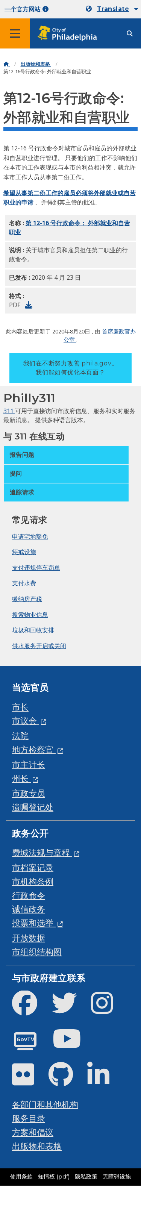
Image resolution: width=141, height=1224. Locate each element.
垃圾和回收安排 (33, 630)
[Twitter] (70, 1009)
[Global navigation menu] (15, 33)
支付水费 (24, 583)
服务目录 (28, 1118)
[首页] (6, 64)
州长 (21, 778)
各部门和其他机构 (45, 1104)
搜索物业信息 (30, 614)
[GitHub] (67, 1080)
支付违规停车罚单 (36, 568)
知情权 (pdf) (54, 1176)
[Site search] (129, 34)
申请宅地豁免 (30, 536)
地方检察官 (34, 749)
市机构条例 (32, 881)
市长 (20, 707)
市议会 (25, 720)
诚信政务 (28, 909)
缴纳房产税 (27, 599)
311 (9, 411)
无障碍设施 (117, 1176)
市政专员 (28, 793)
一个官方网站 (23, 9)
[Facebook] (30, 1009)
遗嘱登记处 (32, 807)
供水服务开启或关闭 (39, 646)
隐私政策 (86, 1176)
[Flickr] (29, 1080)
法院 (20, 735)
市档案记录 (32, 867)
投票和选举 (34, 923)
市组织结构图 (37, 951)
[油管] (73, 1045)
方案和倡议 (32, 1132)
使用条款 (21, 1176)
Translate (113, 8)
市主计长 (28, 764)
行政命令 (28, 895)
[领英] (104, 1080)
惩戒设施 (24, 552)
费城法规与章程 (42, 852)
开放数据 (28, 938)
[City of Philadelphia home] (70, 34)
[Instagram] (108, 1009)
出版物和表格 (36, 64)
